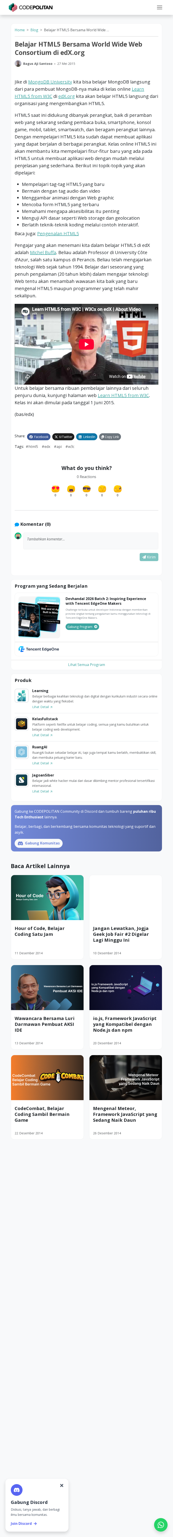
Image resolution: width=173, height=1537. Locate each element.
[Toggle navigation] (159, 7)
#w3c (69, 446)
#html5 (32, 446)
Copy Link (111, 437)
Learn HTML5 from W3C (123, 395)
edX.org (66, 96)
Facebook (40, 437)
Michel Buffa (43, 252)
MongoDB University (50, 82)
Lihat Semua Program (86, 664)
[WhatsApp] (161, 1525)
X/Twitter (65, 437)
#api (58, 446)
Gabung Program (79, 627)
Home (20, 29)
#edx (46, 446)
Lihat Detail (41, 707)
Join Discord (21, 1523)
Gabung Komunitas (42, 843)
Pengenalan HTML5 (58, 233)
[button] (159, 7)
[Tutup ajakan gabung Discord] (61, 1485)
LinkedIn (88, 437)
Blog (34, 29)
